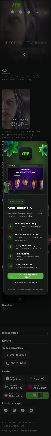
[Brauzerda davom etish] (42, 146)
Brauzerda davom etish (25, 282)
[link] (25, 276)
